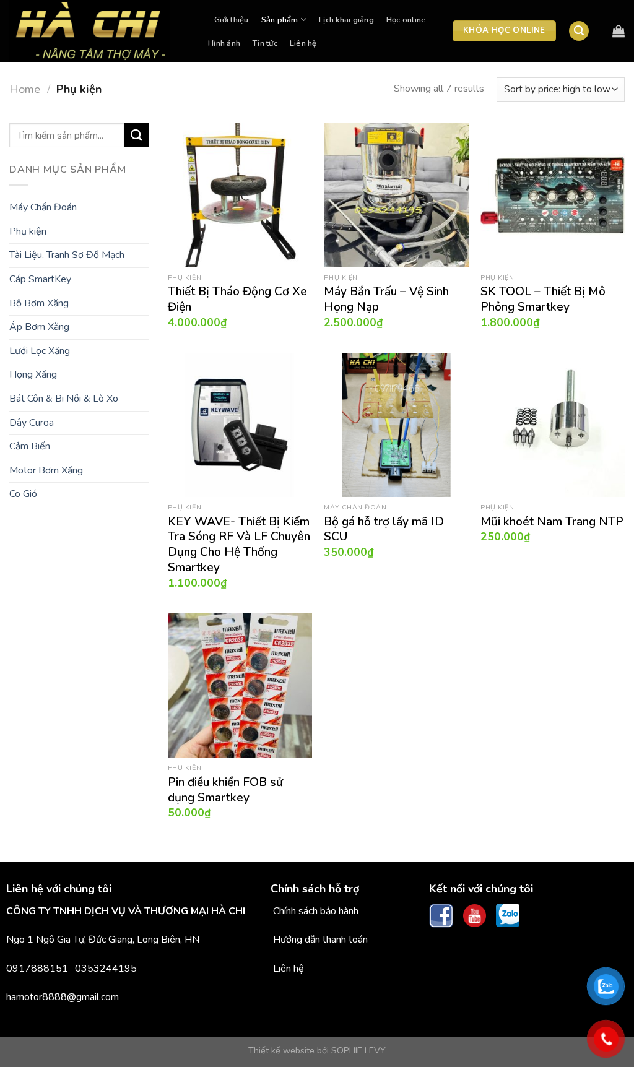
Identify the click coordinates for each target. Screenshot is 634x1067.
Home (24, 89)
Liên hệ (303, 43)
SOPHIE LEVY (358, 1050)
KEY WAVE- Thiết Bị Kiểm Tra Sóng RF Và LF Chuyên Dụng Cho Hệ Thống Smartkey (239, 545)
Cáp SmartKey (40, 279)
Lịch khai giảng (346, 19)
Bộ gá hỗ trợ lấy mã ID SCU (384, 529)
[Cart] (618, 31)
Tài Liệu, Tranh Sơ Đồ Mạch (66, 255)
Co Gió (23, 494)
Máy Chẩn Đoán (43, 207)
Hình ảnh (224, 43)
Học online (406, 19)
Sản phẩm (279, 19)
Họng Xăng (33, 374)
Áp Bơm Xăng (39, 327)
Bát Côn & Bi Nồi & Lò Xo (63, 398)
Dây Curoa (31, 423)
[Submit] (136, 135)
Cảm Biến (29, 446)
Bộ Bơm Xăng (39, 303)
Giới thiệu (231, 19)
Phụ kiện (27, 231)
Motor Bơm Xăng (46, 470)
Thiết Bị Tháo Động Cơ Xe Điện (237, 299)
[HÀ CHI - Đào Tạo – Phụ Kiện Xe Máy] (96, 31)
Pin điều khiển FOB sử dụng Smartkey (225, 790)
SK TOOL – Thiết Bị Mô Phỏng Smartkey (543, 299)
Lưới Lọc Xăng (39, 351)
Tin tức (265, 43)
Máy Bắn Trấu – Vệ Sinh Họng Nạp (386, 299)
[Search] (579, 31)
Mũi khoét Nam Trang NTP (551, 522)
